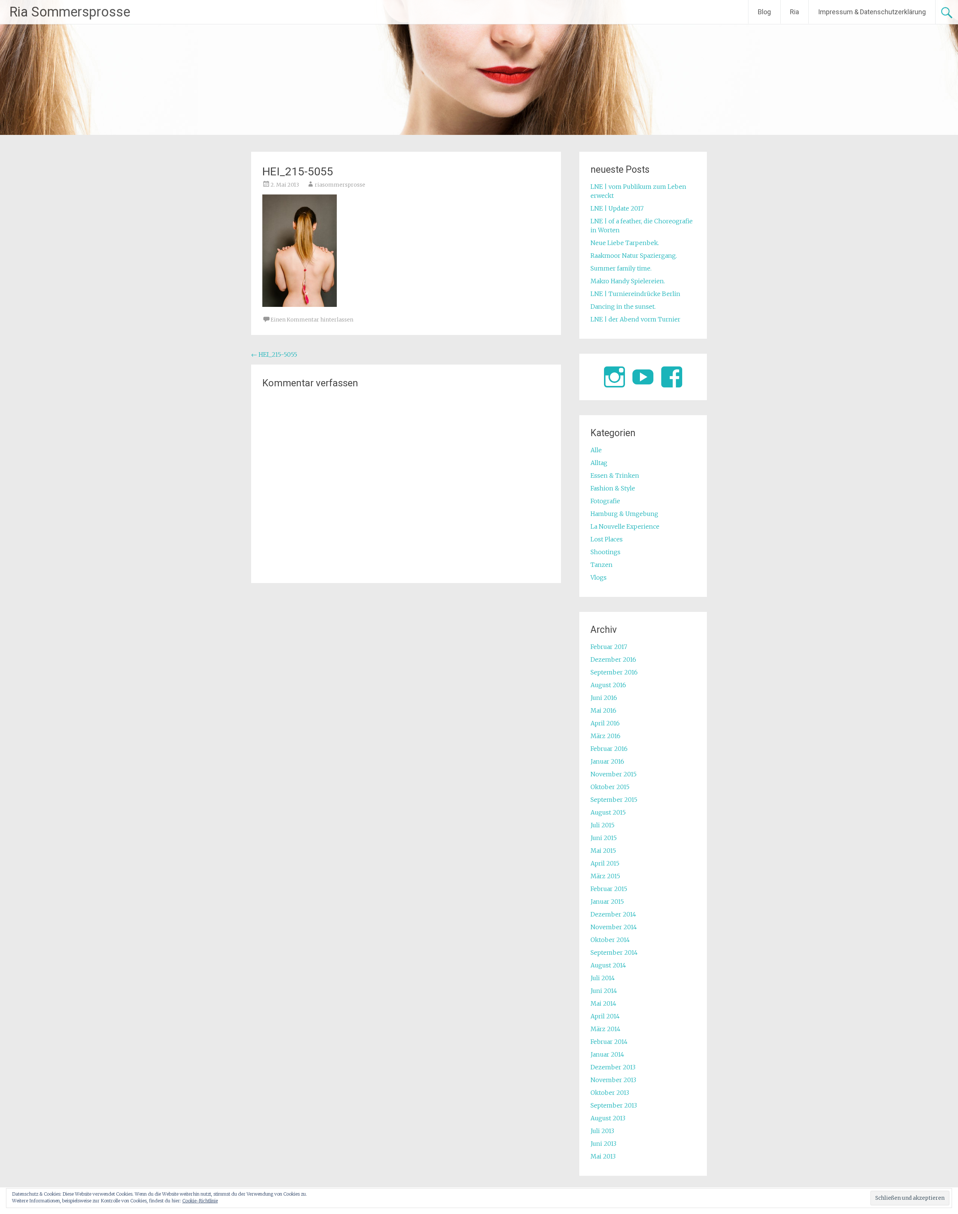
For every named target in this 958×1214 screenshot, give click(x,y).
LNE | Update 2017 (617, 208)
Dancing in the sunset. (623, 306)
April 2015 (605, 863)
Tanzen (602, 564)
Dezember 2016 (613, 659)
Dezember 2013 (613, 1067)
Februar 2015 (609, 889)
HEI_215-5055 (274, 354)
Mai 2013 (603, 1156)
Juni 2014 (604, 990)
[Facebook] (672, 377)
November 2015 (614, 774)
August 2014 (608, 965)
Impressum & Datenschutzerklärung (872, 12)
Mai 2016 (603, 710)
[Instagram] (614, 377)
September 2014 (614, 952)
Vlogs (599, 577)
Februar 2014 (609, 1041)
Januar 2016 (607, 761)
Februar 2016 (609, 748)
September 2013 (614, 1105)
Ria (794, 12)
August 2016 (608, 685)
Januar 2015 (607, 901)
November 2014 (614, 927)
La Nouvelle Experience (625, 526)
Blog (764, 12)
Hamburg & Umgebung (624, 513)
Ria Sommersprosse (69, 12)
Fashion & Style (613, 488)
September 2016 (614, 672)
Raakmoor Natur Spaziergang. (634, 255)
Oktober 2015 (610, 787)
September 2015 (614, 799)
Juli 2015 (602, 825)
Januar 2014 (607, 1054)
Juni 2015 (604, 838)
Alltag (599, 462)
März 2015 (605, 876)
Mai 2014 (603, 1003)
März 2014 (605, 1029)
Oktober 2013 (610, 1092)
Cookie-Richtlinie (200, 1201)
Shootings (605, 552)
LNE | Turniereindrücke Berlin (635, 294)
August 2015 (608, 812)
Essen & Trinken (615, 475)
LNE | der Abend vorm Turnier (635, 319)
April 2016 (605, 723)
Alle (596, 450)
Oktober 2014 (610, 939)
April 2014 (605, 1016)
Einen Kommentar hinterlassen (312, 319)
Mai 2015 (603, 850)
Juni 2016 (604, 697)
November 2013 (613, 1080)
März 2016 (605, 736)
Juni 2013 (603, 1143)
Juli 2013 (602, 1131)
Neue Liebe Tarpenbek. (625, 243)
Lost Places (607, 539)
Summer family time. (621, 268)
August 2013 (608, 1118)
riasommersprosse (340, 184)
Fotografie (605, 501)
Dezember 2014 (613, 914)
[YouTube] (643, 377)
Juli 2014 (603, 978)
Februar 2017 (609, 646)
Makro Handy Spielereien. (628, 281)
